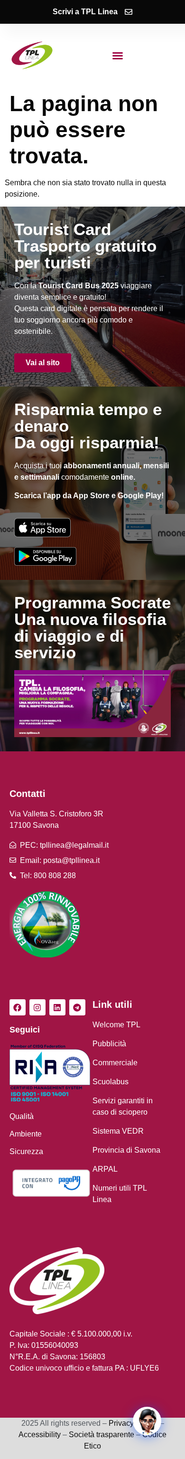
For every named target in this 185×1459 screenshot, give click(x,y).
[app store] (42, 527)
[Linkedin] (57, 1007)
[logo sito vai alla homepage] (32, 55)
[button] (117, 55)
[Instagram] (37, 1007)
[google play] (45, 556)
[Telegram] (77, 1007)
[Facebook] (17, 1007)
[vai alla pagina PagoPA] (51, 1183)
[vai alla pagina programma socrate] (92, 703)
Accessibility (39, 1435)
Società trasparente (101, 1435)
